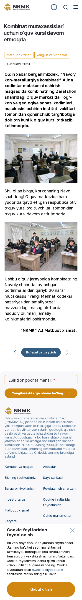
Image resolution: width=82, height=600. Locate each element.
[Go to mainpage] (17, 7)
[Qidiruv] (66, 7)
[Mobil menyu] (75, 7)
